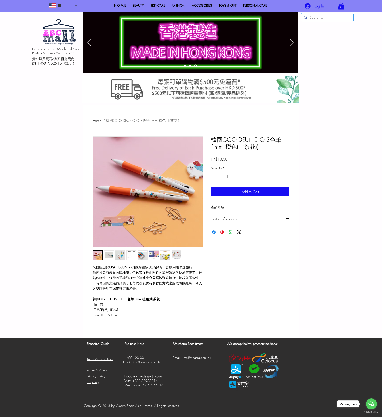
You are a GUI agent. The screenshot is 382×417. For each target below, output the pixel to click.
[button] (341, 5)
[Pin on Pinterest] (222, 232)
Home (97, 120)
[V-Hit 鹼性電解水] (190, 66)
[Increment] (228, 176)
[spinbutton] (221, 176)
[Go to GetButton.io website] (371, 412)
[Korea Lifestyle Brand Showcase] (185, 66)
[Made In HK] (195, 66)
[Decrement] (214, 176)
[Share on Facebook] (213, 232)
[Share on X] (239, 232)
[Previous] (89, 42)
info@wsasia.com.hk (147, 362)
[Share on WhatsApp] (230, 232)
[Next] (292, 42)
